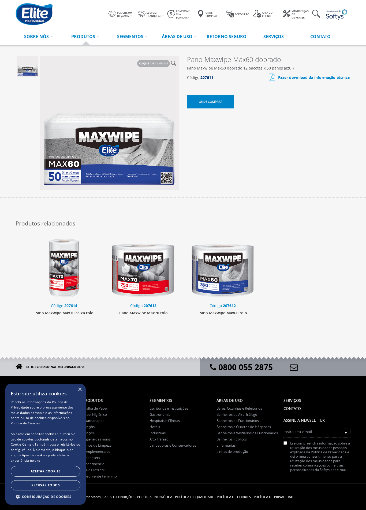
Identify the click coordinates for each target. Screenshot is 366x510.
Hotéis (155, 426)
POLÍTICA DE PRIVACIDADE (274, 497)
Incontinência (93, 463)
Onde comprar (210, 102)
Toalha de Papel (95, 408)
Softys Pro (242, 14)
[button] (45, 496)
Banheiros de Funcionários (237, 420)
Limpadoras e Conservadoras (173, 445)
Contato (292, 408)
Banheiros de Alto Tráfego (236, 414)
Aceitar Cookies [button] (46, 471)
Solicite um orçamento (124, 14)
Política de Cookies (25, 423)
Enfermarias (226, 445)
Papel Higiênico (95, 414)
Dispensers (91, 457)
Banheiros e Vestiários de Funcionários (247, 433)
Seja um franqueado (155, 14)
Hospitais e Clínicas (165, 420)
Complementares (96, 451)
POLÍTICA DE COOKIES (234, 497)
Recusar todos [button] (45, 485)
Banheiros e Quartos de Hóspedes (243, 426)
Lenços (88, 433)
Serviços (292, 400)
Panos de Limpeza (97, 445)
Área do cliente (267, 14)
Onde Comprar (212, 14)
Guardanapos (93, 420)
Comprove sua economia (183, 14)
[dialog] (45, 444)
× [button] (80, 390)
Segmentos (161, 400)
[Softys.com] (335, 14)
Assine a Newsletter (304, 420)
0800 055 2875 (244, 367)
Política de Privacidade (328, 452)
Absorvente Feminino (100, 476)
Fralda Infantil (93, 470)
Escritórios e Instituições (169, 408)
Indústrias (158, 433)
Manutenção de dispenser (300, 14)
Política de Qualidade (194, 497)
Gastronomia (160, 414)
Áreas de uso (229, 400)
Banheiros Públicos (231, 439)
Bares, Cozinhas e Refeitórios (239, 408)
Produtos (93, 400)
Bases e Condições (118, 497)
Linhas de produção (232, 451)
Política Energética (154, 497)
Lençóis (89, 426)
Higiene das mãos (97, 439)
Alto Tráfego (159, 439)
